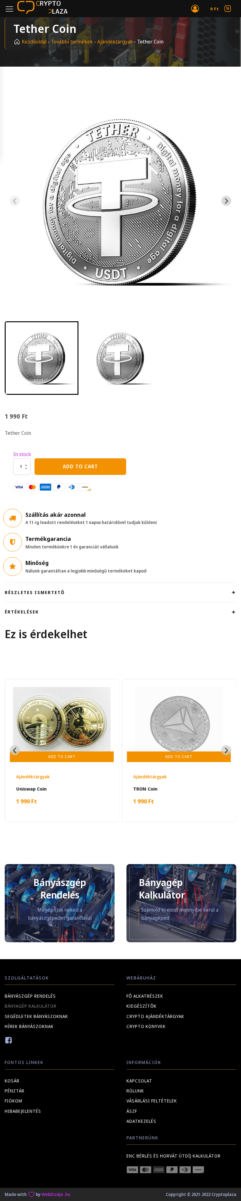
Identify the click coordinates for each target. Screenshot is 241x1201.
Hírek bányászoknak (29, 1026)
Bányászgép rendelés (30, 996)
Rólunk (135, 1091)
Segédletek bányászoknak (36, 1016)
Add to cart (80, 466)
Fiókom (13, 1101)
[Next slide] (226, 201)
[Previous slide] (15, 201)
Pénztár (14, 1091)
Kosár (12, 1081)
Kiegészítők (141, 1006)
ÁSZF (131, 1111)
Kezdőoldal (34, 41)
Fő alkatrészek (144, 996)
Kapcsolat (139, 1081)
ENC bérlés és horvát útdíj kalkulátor (173, 1156)
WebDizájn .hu (55, 1194)
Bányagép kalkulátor (30, 1006)
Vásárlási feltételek (151, 1101)
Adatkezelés (141, 1121)
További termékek (72, 41)
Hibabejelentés (23, 1111)
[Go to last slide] (15, 750)
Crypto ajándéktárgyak (155, 1016)
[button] (41, 358)
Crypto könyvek (146, 1026)
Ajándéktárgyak (115, 41)
